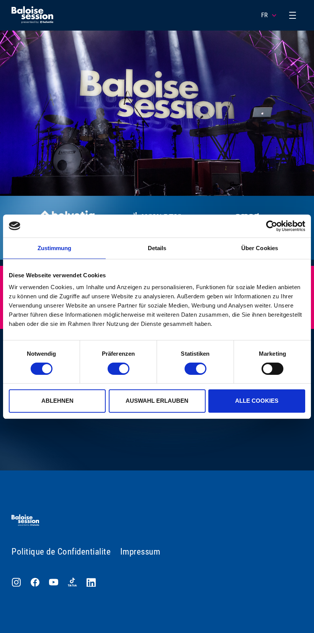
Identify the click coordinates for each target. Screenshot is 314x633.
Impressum (140, 552)
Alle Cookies (256, 400)
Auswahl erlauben (157, 400)
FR (264, 15)
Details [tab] (157, 248)
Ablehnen (57, 400)
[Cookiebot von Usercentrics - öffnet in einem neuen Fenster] (271, 226)
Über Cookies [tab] (259, 248)
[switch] (118, 369)
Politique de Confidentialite (61, 552)
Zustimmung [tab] (55, 248)
